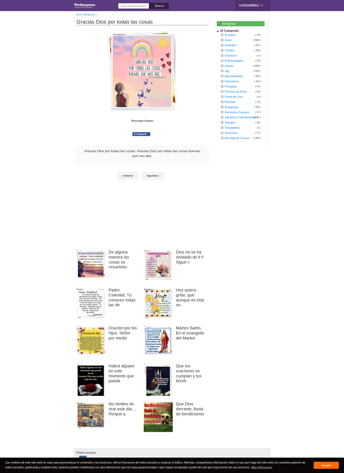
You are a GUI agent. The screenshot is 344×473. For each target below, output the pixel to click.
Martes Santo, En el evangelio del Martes (190, 333)
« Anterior (127, 175)
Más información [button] (261, 467)
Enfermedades (234, 60)
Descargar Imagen (142, 120)
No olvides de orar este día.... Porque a (122, 409)
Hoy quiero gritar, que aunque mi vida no (190, 297)
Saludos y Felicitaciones (240, 117)
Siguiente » (153, 175)
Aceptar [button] (326, 465)
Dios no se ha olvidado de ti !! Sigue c (190, 257)
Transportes (232, 127)
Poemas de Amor (236, 91)
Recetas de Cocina (237, 138)
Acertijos (230, 35)
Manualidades (234, 76)
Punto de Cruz (234, 96)
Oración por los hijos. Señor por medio (123, 333)
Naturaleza (232, 81)
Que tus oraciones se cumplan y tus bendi (189, 373)
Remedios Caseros (237, 112)
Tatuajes (230, 122)
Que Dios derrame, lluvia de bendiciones (190, 409)
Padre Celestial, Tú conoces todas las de (122, 297)
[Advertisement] (142, 212)
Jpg (227, 71)
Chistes (229, 50)
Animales (231, 45)
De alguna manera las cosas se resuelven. (119, 259)
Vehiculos (231, 132)
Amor (228, 40)
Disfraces (231, 55)
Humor (229, 65)
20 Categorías (229, 30)
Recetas (230, 101)
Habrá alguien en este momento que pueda (122, 373)
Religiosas (231, 107)
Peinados (231, 86)
